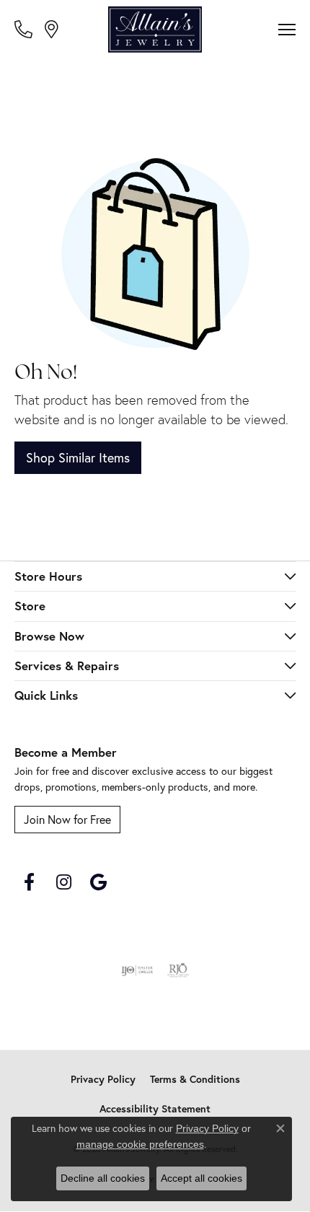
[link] (24, 28)
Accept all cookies (201, 1178)
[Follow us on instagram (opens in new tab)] (63, 882)
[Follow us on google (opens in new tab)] (98, 882)
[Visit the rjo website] (178, 970)
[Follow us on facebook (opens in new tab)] (28, 882)
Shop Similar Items (78, 457)
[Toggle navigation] (287, 29)
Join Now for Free (67, 819)
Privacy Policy (103, 1079)
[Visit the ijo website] (137, 970)
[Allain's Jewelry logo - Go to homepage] (155, 29)
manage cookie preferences (140, 1144)
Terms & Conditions (195, 1079)
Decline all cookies (103, 1178)
